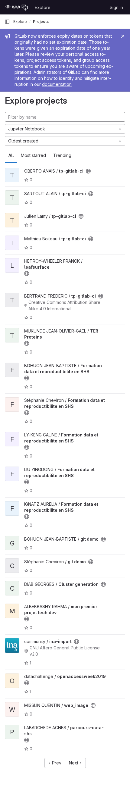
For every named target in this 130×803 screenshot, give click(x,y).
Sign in (116, 7)
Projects (41, 21)
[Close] (122, 36)
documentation (57, 84)
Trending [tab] (62, 155)
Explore (42, 7)
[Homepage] (16, 7)
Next (74, 762)
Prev (56, 762)
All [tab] (11, 155)
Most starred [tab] (33, 155)
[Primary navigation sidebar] (7, 22)
